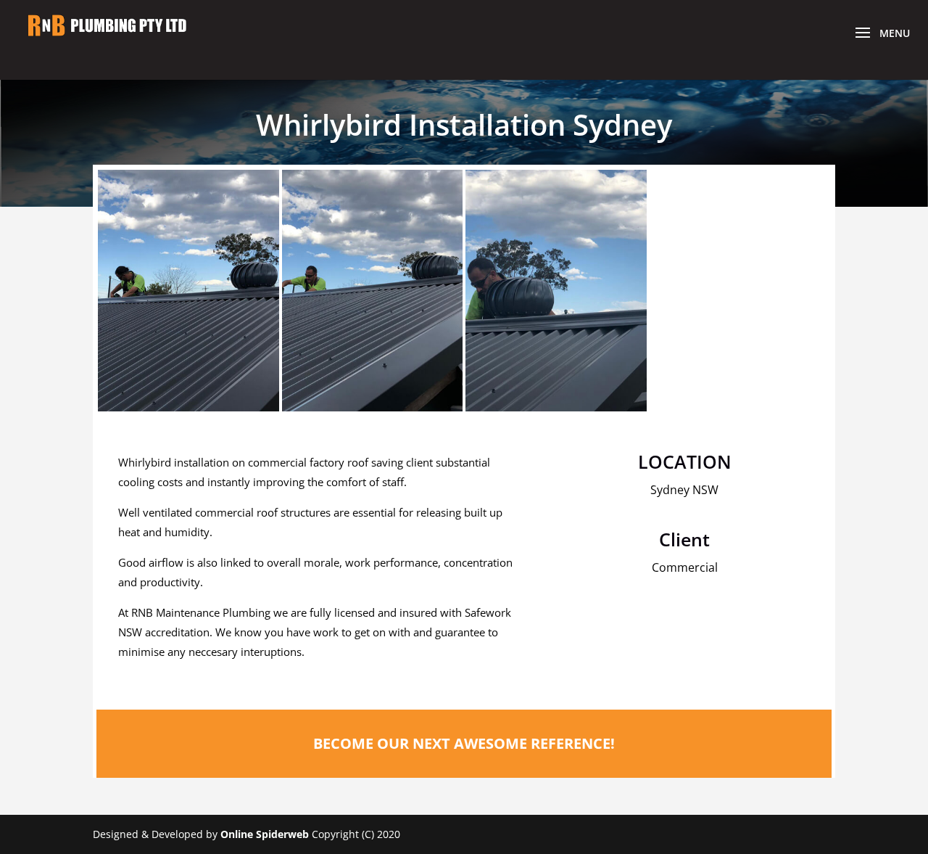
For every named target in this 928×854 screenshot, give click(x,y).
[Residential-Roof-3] (556, 411)
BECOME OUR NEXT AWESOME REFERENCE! (464, 743)
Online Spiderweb (264, 834)
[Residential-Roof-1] (188, 411)
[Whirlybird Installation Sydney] (372, 411)
